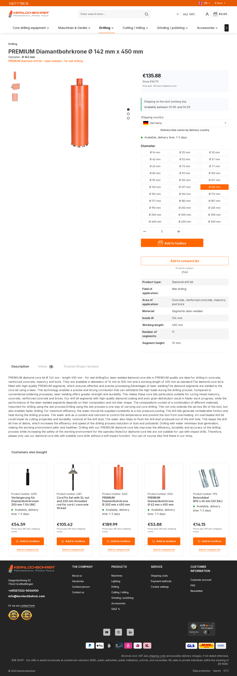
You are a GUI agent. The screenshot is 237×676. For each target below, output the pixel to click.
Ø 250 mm (155, 214)
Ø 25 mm (184, 152)
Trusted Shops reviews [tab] (81, 366)
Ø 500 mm (214, 221)
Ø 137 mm (185, 187)
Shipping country (152, 117)
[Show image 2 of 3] (128, 114)
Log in (12, 2)
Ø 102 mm (214, 173)
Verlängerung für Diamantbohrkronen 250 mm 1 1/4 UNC (25, 501)
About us (77, 575)
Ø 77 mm (214, 166)
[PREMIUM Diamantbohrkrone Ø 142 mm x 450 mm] (79, 111)
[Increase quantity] (179, 231)
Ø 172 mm (214, 194)
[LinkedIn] (130, 632)
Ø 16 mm (155, 152)
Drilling (115, 586)
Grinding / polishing (122, 597)
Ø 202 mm (185, 207)
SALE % (115, 608)
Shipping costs (159, 575)
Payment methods (161, 581)
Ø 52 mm (184, 159)
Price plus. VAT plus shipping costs (160, 86)
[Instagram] (118, 632)
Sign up (24, 2)
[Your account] (207, 14)
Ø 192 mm (155, 207)
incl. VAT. (185, 14)
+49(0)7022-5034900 (23, 590)
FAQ (193, 585)
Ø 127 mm (214, 180)
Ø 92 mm (184, 173)
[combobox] (110, 14)
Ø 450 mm (185, 221)
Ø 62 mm (155, 166)
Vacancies (78, 581)
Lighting (115, 581)
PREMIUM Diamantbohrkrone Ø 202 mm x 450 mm (116, 501)
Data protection (201, 670)
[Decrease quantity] (144, 231)
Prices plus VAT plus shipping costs (25, 530)
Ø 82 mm (155, 173)
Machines (116, 575)
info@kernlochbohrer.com (26, 596)
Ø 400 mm (155, 221)
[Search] (146, 14)
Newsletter (197, 590)
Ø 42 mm (155, 159)
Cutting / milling (120, 592)
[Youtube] (106, 632)
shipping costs (157, 655)
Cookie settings (160, 586)
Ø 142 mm (214, 187)
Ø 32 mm (214, 152)
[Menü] (213, 624)
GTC (226, 670)
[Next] (227, 28)
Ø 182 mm (185, 200)
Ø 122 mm (185, 180)
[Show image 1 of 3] (128, 109)
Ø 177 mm (155, 200)
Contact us (78, 592)
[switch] (207, 632)
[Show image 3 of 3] (128, 118)
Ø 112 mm (155, 180)
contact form (27, 605)
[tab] (20, 366)
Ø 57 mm (214, 159)
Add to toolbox (30, 541)
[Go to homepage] (28, 14)
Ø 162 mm (185, 194)
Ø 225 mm (214, 207)
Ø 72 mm (184, 166)
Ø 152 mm (155, 194)
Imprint (217, 670)
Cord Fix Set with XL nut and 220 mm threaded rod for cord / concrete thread (73, 503)
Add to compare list (184, 261)
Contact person (81, 586)
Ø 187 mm (214, 200)
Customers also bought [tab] (29, 452)
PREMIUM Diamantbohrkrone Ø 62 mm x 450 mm (160, 501)
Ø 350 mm (214, 214)
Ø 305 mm (185, 214)
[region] (71, 111)
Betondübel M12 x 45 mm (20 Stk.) (208, 499)
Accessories (118, 603)
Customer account (201, 579)
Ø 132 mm (155, 187)
